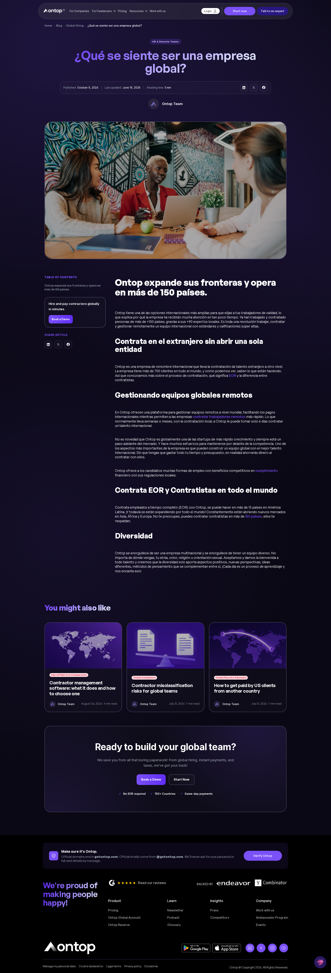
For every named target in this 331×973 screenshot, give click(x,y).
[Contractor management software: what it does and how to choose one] (83, 667)
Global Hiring (75, 25)
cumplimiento (266, 470)
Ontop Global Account (124, 917)
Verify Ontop (262, 856)
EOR (232, 375)
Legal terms (113, 966)
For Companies (79, 11)
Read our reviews (152, 883)
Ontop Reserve (119, 925)
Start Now (181, 779)
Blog (59, 25)
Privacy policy (132, 966)
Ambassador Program (272, 917)
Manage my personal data (59, 966)
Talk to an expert (272, 11)
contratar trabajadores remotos (219, 416)
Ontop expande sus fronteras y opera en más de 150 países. (72, 287)
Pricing (122, 11)
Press (214, 910)
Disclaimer (151, 966)
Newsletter (175, 910)
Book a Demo (61, 319)
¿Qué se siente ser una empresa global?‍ (115, 25)
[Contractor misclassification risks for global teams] (165, 667)
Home (48, 25)
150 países (253, 516)
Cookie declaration (91, 966)
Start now (240, 11)
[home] (54, 11)
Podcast (173, 917)
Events (261, 925)
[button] (103, 11)
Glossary (174, 925)
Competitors (219, 917)
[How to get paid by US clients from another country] (247, 667)
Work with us (158, 11)
